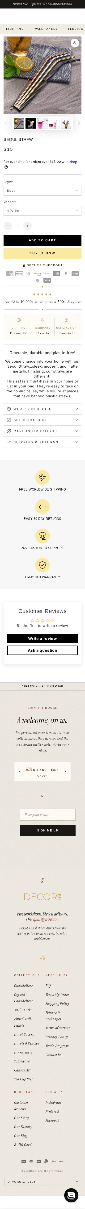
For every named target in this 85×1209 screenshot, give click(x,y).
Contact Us (54, 1054)
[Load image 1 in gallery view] (19, 123)
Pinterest (52, 1111)
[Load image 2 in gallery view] (31, 123)
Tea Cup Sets (23, 1079)
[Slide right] (79, 123)
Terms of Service (58, 1027)
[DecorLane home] (42, 896)
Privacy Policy (57, 1036)
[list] (42, 526)
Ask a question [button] (42, 650)
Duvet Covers (24, 1034)
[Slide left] (5, 123)
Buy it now (42, 253)
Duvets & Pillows (26, 1043)
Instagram (53, 1102)
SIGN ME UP (47, 830)
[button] (71, 1195)
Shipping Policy (58, 1003)
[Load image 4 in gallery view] (54, 123)
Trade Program (57, 1045)
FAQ (48, 985)
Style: (8, 182)
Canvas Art (22, 1070)
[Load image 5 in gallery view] (66, 123)
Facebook (53, 1120)
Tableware (22, 1061)
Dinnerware (23, 1052)
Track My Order (57, 994)
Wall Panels (23, 1010)
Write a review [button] (42, 638)
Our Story (21, 1117)
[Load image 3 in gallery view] (42, 123)
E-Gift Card (23, 1144)
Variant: (10, 202)
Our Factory (23, 1126)
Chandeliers (23, 985)
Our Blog (20, 1135)
